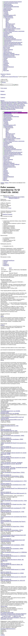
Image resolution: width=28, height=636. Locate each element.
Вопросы (6, 265)
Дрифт (7, 22)
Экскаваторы (6, 33)
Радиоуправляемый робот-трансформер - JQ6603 (12, 548)
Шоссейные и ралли (10, 23)
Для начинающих (7, 7)
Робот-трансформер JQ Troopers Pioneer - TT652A (12, 476)
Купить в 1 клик (4, 204)
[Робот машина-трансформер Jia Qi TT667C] (14, 196)
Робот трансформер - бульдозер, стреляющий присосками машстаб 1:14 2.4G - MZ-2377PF (14, 468)
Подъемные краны (7, 32)
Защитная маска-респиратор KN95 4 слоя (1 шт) (12, 419)
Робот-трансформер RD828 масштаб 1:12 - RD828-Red (13, 555)
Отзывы (5, 264)
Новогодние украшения (8, 53)
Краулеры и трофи (10, 26)
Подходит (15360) (5, 412)
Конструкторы (6, 47)
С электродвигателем (8, 17)
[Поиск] (15, 85)
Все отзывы (3, 612)
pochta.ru (3, 325)
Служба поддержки (22, 76)
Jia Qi (10, 268)
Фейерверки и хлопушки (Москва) (11, 54)
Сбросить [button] (8, 74)
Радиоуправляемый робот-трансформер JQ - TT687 (12, 511)
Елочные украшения (8, 49)
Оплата (5, 263)
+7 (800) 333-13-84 (16, 616)
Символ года (6, 50)
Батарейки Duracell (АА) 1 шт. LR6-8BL (10, 413)
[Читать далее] (4, 606)
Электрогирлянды (7, 52)
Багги (7, 21)
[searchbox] (7, 85)
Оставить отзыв (4, 402)
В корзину (6, 203)
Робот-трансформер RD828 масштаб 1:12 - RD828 (12, 573)
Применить (3, 74)
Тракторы (5, 34)
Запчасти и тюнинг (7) (14, 198)
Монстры (8, 18)
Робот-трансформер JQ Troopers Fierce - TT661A (12, 530)
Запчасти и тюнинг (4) (6, 528)
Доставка (5, 261)
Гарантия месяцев (7, 214)
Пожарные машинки (8, 36)
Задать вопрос (4, 407)
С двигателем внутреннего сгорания (11, 28)
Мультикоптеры (7, 10)
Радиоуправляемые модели (9, 57)
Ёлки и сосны (6, 48)
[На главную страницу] (5, 78)
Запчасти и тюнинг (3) (6, 429)
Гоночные (5, 11)
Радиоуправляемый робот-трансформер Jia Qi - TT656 (13, 484)
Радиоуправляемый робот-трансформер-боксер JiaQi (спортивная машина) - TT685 (13, 540)
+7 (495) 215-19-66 (6, 616)
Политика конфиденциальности (8, 628)
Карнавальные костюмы (8, 55)
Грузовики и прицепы (11, 27)
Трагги (7, 20)
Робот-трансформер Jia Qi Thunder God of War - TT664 (13, 504)
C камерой (5, 12)
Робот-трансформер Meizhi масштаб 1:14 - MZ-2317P (13, 580)
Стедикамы (6, 14)
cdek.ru (2, 316)
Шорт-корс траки (10, 25)
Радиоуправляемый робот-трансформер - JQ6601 (12, 439)
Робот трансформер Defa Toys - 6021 (9, 430)
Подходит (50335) (5, 418)
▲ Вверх (3, 634)
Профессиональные (7, 9)
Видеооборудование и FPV (9, 15)
